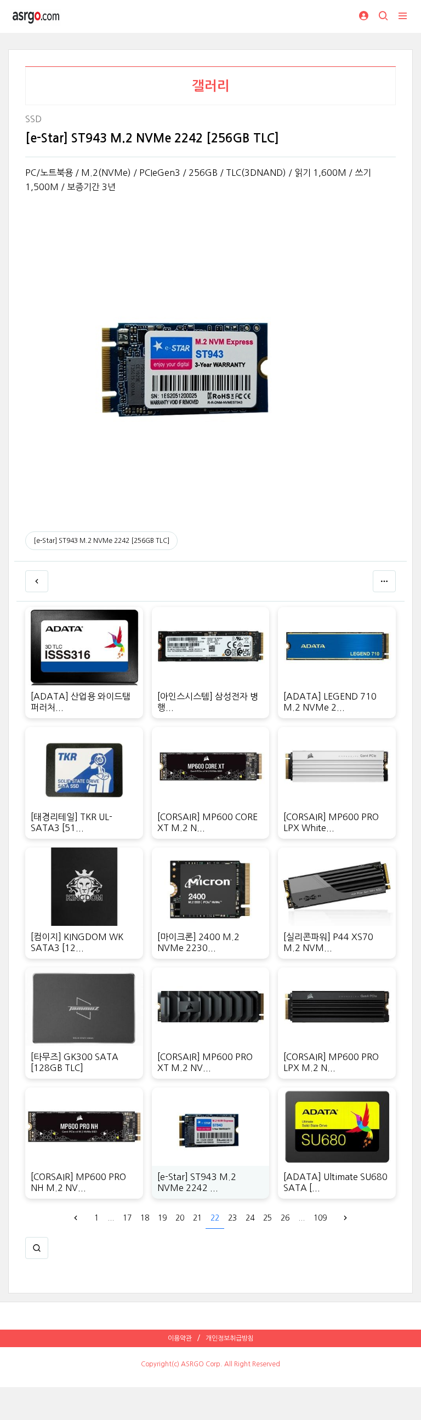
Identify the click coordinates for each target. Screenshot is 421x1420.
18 (144, 1218)
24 (250, 1218)
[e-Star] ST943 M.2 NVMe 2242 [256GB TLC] (101, 540)
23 (232, 1218)
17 (127, 1218)
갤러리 (211, 86)
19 (162, 1218)
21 (197, 1218)
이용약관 (180, 1338)
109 (320, 1218)
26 (285, 1218)
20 (179, 1218)
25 (267, 1218)
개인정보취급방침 (230, 1338)
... (110, 1218)
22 (214, 1218)
